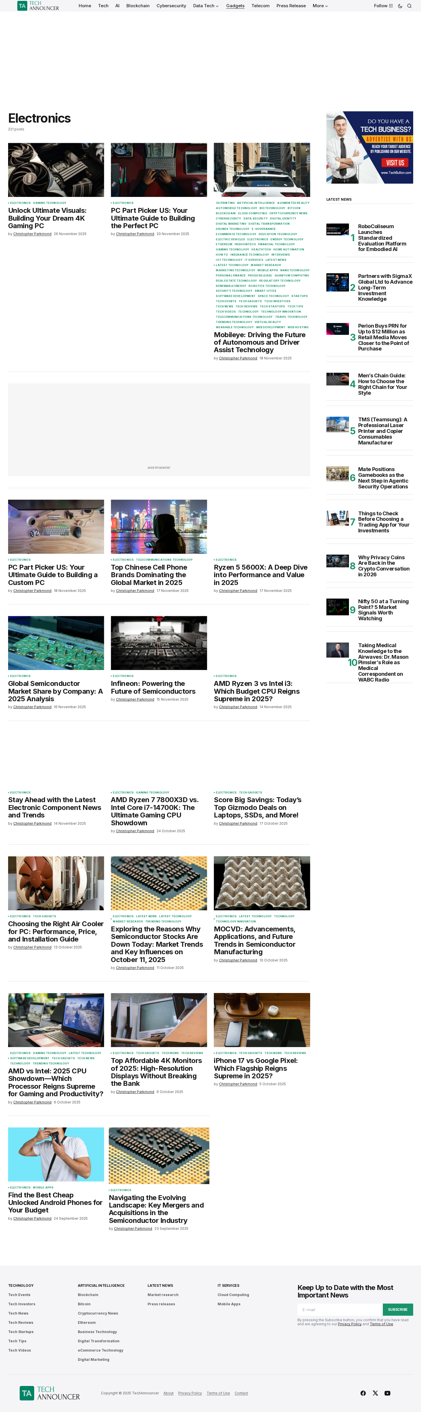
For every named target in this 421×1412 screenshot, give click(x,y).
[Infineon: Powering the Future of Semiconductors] (159, 643)
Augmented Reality (293, 203)
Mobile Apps (268, 270)
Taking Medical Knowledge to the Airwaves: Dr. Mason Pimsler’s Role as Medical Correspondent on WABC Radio (383, 663)
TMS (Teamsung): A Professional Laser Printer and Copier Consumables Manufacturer (382, 431)
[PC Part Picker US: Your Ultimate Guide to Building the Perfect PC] (159, 170)
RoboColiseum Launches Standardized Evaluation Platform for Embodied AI (382, 238)
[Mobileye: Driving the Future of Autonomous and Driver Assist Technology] (262, 170)
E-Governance (264, 229)
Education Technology (278, 234)
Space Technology (273, 296)
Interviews (280, 254)
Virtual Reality (268, 322)
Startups (299, 296)
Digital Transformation (269, 223)
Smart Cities (265, 290)
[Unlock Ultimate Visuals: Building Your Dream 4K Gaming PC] (56, 170)
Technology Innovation (281, 311)
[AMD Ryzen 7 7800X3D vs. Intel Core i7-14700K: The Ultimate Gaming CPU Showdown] (159, 759)
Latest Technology (232, 265)
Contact (241, 1393)
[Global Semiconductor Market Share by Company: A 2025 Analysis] (56, 643)
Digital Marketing (231, 223)
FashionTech (245, 244)
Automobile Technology (236, 208)
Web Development (271, 327)
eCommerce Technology (236, 234)
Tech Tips (295, 306)
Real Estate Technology (236, 280)
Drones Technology (232, 229)
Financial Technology (276, 244)
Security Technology (234, 290)
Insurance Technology (249, 254)
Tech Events (226, 301)
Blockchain (226, 213)
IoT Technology (229, 260)
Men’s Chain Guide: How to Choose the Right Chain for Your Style (382, 384)
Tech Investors (277, 301)
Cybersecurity (228, 218)
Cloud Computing (252, 213)
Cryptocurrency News (288, 213)
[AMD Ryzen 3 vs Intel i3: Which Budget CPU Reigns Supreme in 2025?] (262, 643)
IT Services (254, 260)
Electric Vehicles (230, 239)
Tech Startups (272, 306)
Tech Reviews (247, 306)
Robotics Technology (267, 286)
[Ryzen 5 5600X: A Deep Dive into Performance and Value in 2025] (262, 527)
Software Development (235, 296)
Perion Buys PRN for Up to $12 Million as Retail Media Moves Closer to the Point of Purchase (383, 337)
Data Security (256, 218)
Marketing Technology (235, 270)
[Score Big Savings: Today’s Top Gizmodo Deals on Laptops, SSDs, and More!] (262, 759)
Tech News (224, 306)
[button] (400, 6)
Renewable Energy (231, 286)
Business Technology (97, 1332)
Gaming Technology (49, 203)
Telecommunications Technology (244, 316)
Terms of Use (381, 1324)
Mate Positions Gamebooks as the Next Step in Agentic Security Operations (383, 477)
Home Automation (288, 249)
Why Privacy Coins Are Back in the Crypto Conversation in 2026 (384, 566)
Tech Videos (226, 311)
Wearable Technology (234, 327)
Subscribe (398, 1309)
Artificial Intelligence (256, 203)
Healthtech (261, 249)
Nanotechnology (295, 270)
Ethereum (224, 244)
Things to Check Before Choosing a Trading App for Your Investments (384, 522)
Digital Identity (283, 218)
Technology (248, 311)
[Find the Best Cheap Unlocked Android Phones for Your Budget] (56, 1154)
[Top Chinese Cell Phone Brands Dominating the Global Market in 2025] (159, 527)
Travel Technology (291, 316)
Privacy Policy (350, 1324)
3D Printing (225, 203)
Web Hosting (298, 327)
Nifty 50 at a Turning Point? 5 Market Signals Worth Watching (383, 610)
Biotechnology (272, 208)
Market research (266, 265)
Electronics (20, 203)
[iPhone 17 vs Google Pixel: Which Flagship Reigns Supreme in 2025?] (262, 1020)
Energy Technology (287, 239)
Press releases (161, 1304)
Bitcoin (294, 208)
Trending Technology (234, 322)
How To (222, 254)
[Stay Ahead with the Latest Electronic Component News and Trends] (56, 759)
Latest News (276, 260)
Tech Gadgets (250, 301)
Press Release (260, 275)
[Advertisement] (210, 55)
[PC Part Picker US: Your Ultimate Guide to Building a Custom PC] (56, 527)
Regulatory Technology (280, 280)
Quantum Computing (292, 275)
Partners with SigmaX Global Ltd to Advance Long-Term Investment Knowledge (385, 287)
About (168, 1393)
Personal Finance (231, 275)
